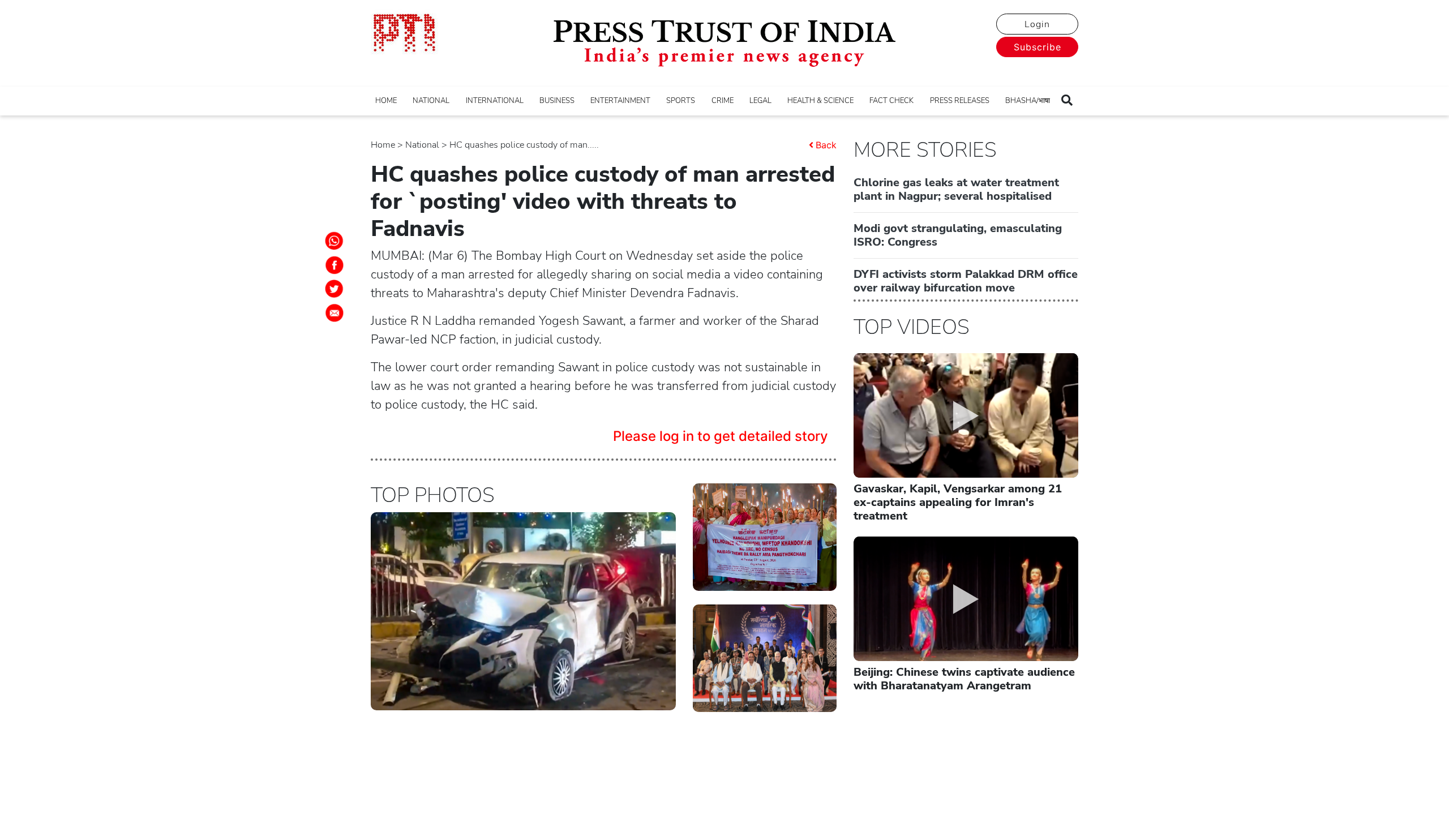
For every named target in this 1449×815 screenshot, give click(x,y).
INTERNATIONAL (495, 101)
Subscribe (1037, 47)
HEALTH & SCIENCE (820, 101)
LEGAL (760, 101)
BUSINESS (557, 101)
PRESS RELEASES (959, 101)
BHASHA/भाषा (1027, 101)
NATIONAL (431, 101)
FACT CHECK (891, 101)
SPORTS (680, 101)
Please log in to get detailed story (720, 436)
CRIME (722, 101)
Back (826, 145)
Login (1037, 24)
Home (383, 145)
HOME (386, 101)
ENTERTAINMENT (620, 101)
